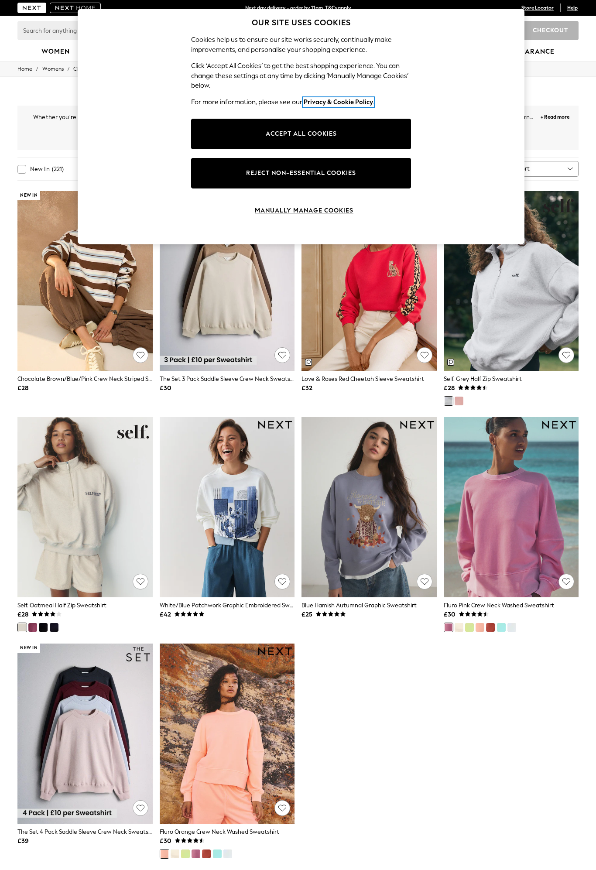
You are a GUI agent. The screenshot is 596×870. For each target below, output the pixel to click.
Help (572, 8)
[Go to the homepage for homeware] (75, 8)
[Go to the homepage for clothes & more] (31, 8)
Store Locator (537, 8)
